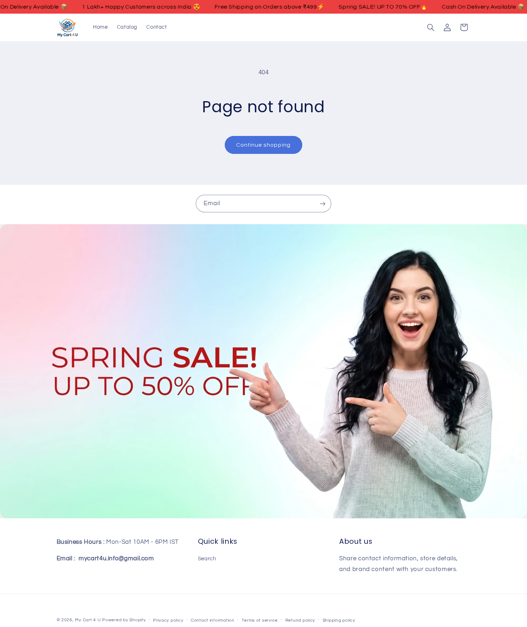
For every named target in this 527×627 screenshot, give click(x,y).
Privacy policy (168, 620)
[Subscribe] (322, 203)
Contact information (212, 620)
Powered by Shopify (124, 620)
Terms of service (260, 620)
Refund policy (300, 620)
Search (207, 558)
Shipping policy (339, 620)
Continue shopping (263, 145)
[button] (430, 27)
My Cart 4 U (88, 620)
